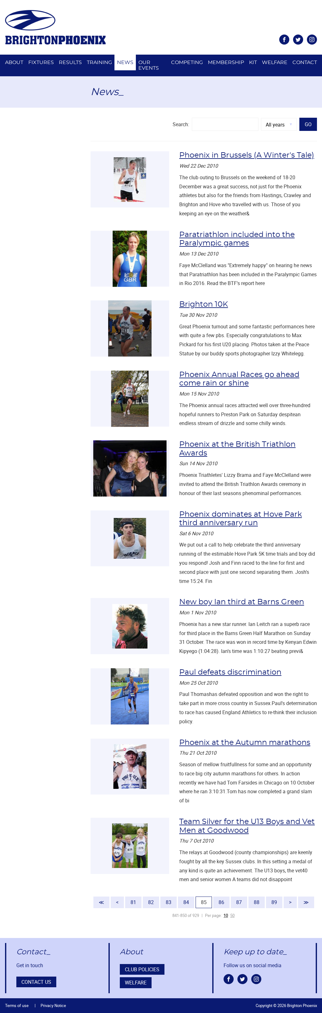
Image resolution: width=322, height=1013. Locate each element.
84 (186, 902)
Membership (226, 62)
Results (70, 62)
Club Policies (142, 969)
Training (99, 62)
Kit (253, 62)
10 (226, 915)
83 (168, 902)
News (125, 62)
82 (151, 902)
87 (239, 902)
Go (308, 124)
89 (274, 902)
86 (221, 902)
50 (232, 915)
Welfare (274, 62)
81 (133, 902)
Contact (304, 62)
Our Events (148, 65)
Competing (187, 62)
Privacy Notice (53, 1005)
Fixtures (41, 62)
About (14, 62)
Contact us (36, 981)
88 (256, 902)
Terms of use (17, 1005)
